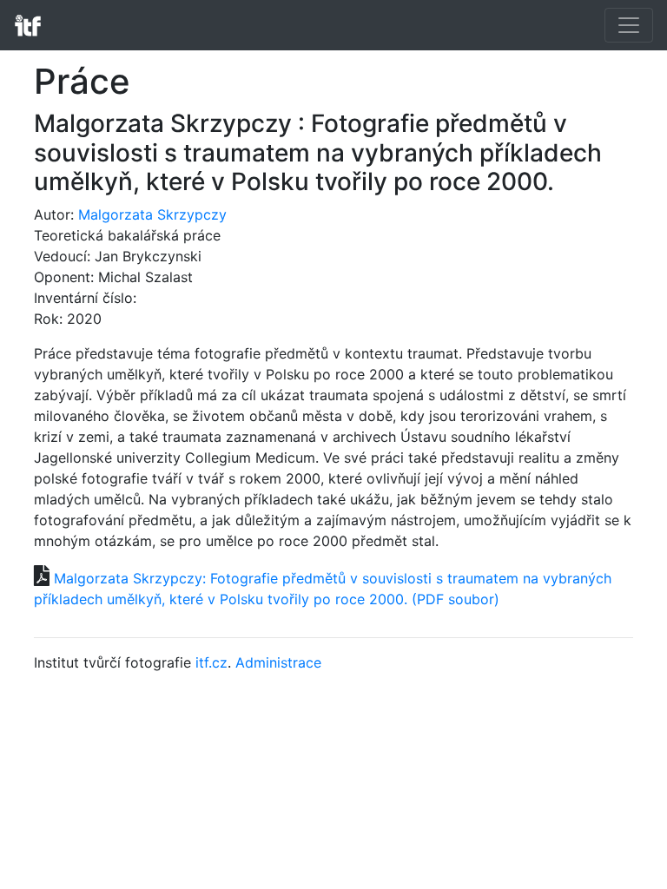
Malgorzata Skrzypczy (152, 214)
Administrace (278, 662)
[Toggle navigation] (628, 25)
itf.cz (211, 662)
